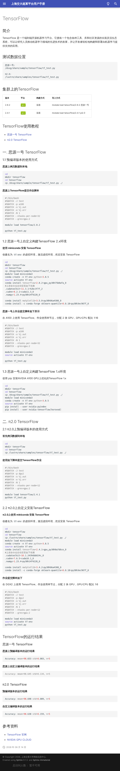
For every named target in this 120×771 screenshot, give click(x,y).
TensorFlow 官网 (17, 734)
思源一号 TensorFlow (19, 134)
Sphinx (19, 760)
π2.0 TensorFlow (17, 139)
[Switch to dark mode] (108, 4)
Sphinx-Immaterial (41, 760)
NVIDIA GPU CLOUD (19, 739)
